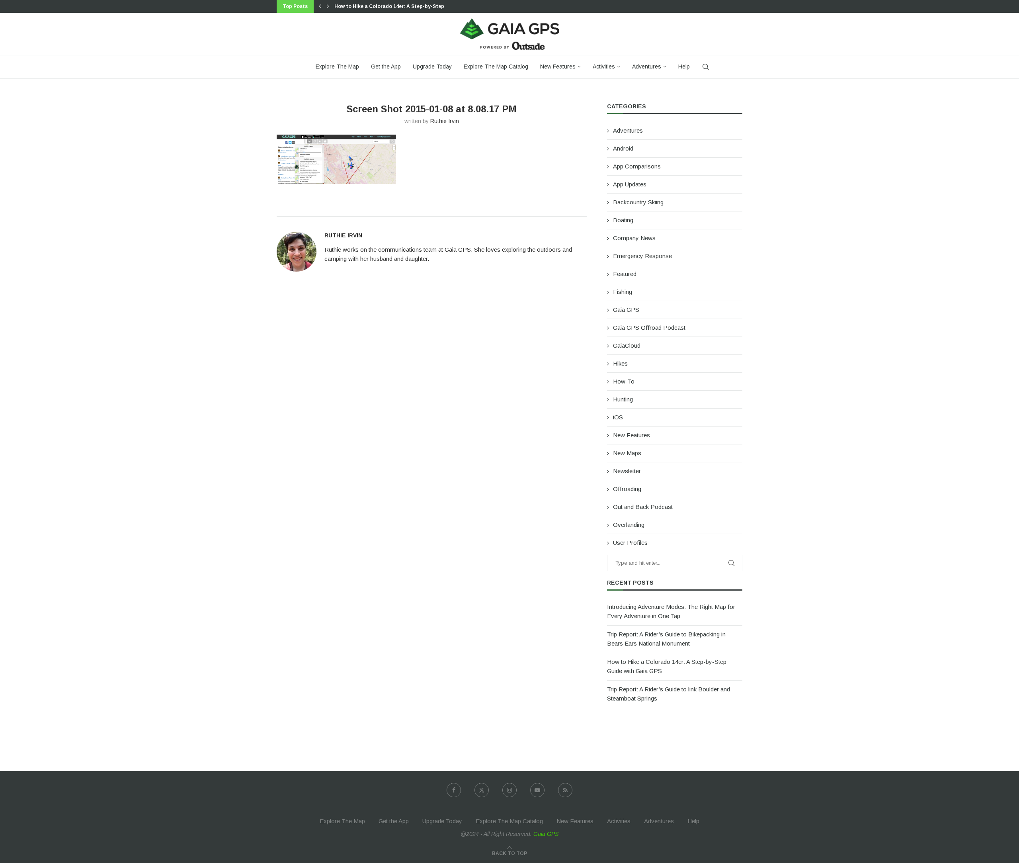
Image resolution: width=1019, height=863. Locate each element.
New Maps (627, 453)
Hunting (623, 399)
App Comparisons (637, 166)
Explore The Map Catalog (496, 66)
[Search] (706, 66)
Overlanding (628, 524)
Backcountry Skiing (638, 202)
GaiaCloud (626, 345)
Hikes (620, 363)
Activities (604, 66)
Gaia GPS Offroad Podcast (649, 327)
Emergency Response (642, 255)
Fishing (622, 291)
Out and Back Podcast (643, 506)
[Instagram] (509, 790)
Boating (623, 220)
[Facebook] (454, 790)
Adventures (646, 66)
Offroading (627, 488)
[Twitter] (481, 790)
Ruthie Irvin (444, 121)
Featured (624, 273)
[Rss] (565, 790)
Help (684, 66)
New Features (558, 66)
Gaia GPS (626, 309)
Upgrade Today (432, 66)
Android (623, 148)
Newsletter (627, 471)
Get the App (386, 66)
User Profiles (630, 542)
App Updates (629, 184)
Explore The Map (337, 66)
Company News (634, 238)
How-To (623, 381)
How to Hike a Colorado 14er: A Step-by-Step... (391, 6)
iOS (618, 417)
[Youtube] (537, 790)
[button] (320, 6)
